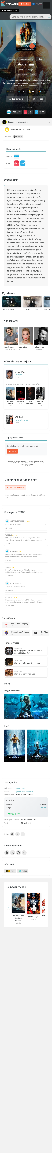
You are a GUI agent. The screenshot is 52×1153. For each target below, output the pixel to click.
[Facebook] (6, 852)
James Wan (20, 372)
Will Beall (19, 417)
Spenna (12, 59)
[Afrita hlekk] (23, 834)
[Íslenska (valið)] (33, 4)
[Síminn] (22, 163)
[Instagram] (18, 852)
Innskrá (12, 451)
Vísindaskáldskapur (26, 59)
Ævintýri (40, 59)
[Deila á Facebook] (12, 834)
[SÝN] (16, 163)
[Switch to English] (37, 4)
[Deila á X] (17, 834)
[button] (43, 908)
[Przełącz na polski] (40, 4)
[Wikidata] (24, 852)
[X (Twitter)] (12, 852)
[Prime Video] (16, 156)
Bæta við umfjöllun (15, 487)
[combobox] (30, 17)
